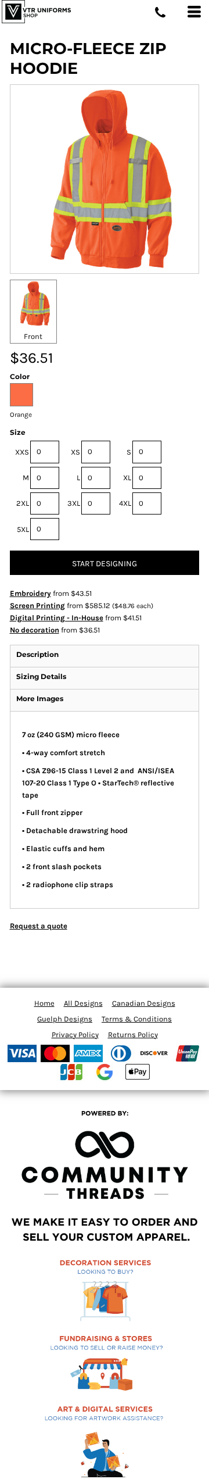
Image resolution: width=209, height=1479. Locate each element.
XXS (22, 452)
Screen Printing (37, 605)
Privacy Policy (75, 1034)
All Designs (83, 1003)
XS (75, 452)
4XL (125, 503)
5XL (23, 529)
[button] (104, 1294)
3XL (73, 503)
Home (44, 1003)
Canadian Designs (143, 1003)
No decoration (34, 630)
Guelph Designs (64, 1018)
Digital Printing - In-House (56, 617)
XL (127, 477)
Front (33, 336)
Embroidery (30, 593)
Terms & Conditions (137, 1018)
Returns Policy (133, 1034)
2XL (22, 503)
